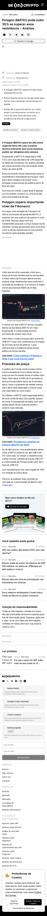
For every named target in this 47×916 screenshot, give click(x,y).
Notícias (5, 791)
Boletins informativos (11, 809)
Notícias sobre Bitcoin (11, 827)
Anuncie (5, 769)
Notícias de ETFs (9, 865)
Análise (5, 14)
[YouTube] (4, 35)
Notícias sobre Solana (11, 858)
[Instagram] (28, 35)
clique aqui (7, 485)
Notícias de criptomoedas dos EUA (12, 846)
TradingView (35, 321)
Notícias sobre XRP (10, 823)
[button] (23, 691)
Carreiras (6, 781)
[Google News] (25, 681)
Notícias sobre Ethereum (8, 839)
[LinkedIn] (22, 35)
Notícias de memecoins (12, 862)
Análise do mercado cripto (10, 832)
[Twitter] (10, 35)
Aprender (6, 795)
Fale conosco (7, 773)
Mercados (13, 14)
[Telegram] (16, 35)
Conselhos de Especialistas (8, 804)
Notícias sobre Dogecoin (8, 852)
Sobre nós (6, 777)
